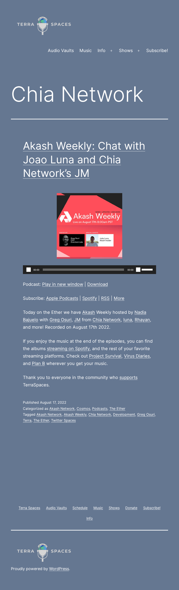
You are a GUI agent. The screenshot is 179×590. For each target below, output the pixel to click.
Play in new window (62, 284)
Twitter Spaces (63, 420)
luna (127, 319)
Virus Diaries (137, 356)
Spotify (89, 298)
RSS (105, 298)
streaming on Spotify (68, 348)
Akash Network (62, 408)
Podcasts (99, 408)
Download (97, 284)
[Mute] (138, 269)
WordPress (59, 568)
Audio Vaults (61, 50)
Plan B (38, 363)
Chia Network (107, 319)
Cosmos (83, 408)
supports (128, 377)
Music (85, 50)
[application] (89, 269)
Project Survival (105, 356)
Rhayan (142, 319)
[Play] (28, 269)
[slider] (148, 269)
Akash (88, 312)
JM (77, 319)
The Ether (117, 408)
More (119, 298)
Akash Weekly (75, 414)
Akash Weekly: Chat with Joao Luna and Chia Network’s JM (84, 159)
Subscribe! (157, 50)
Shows (126, 50)
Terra (27, 420)
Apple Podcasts (62, 298)
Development (124, 414)
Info (101, 50)
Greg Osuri (61, 319)
